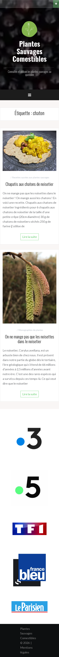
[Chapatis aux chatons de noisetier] (29, 150)
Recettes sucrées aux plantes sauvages (30, 177)
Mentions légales (26, 650)
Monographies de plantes (31, 330)
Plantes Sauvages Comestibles (29, 51)
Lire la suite (29, 237)
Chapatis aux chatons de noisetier (29, 184)
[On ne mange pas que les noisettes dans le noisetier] (29, 287)
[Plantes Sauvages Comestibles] (29, 29)
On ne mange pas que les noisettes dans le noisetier (29, 338)
